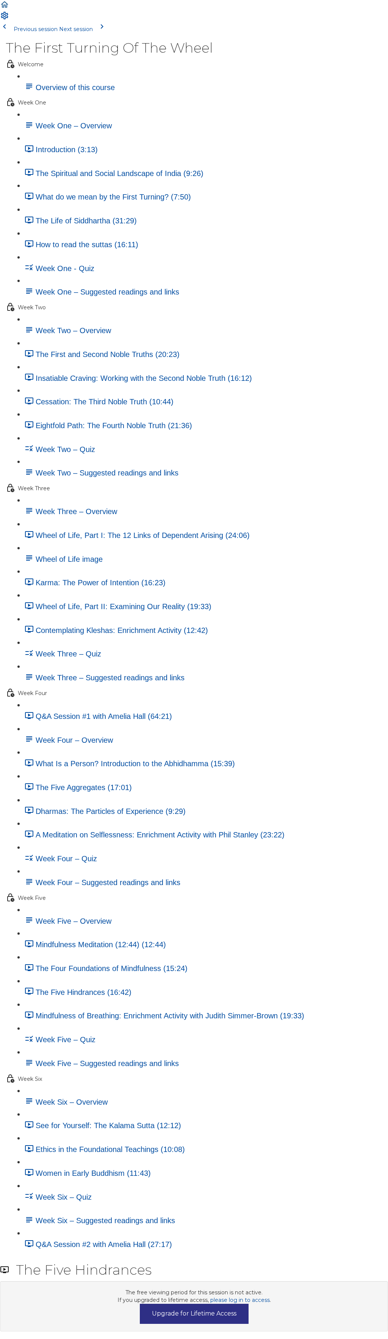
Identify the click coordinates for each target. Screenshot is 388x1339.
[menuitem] (4, 18)
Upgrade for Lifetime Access (194, 1313)
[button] (4, 7)
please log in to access (240, 1300)
